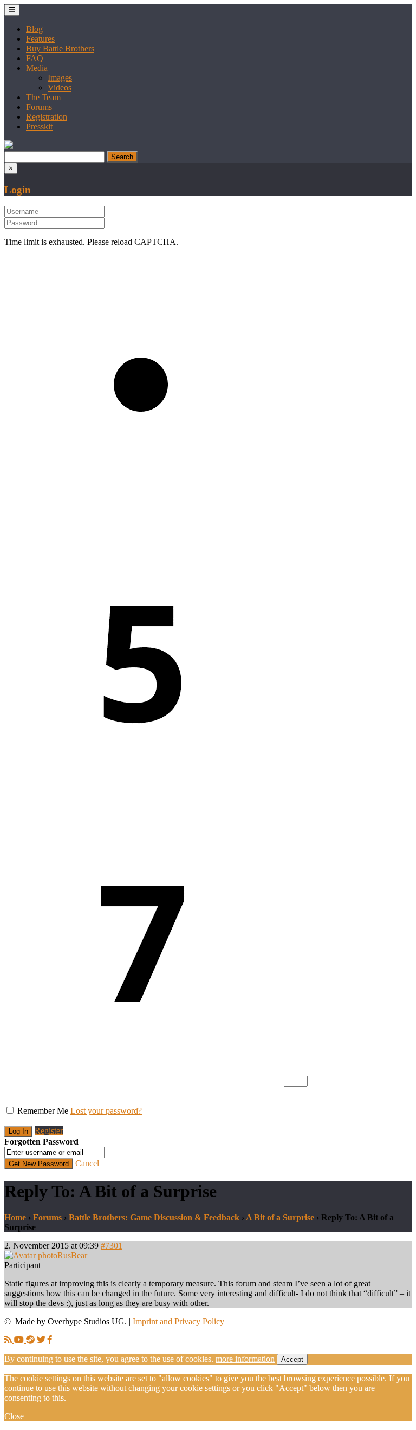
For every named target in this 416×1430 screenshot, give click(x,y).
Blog (34, 29)
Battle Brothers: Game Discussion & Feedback (154, 1217)
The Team (43, 97)
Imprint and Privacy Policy (178, 1321)
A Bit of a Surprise (280, 1217)
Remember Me (42, 1110)
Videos (60, 87)
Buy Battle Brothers (60, 48)
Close (14, 1416)
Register (49, 1130)
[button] (8, 146)
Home (15, 1217)
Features (40, 38)
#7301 (111, 1245)
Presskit (39, 126)
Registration (46, 116)
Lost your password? (106, 1110)
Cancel (87, 1163)
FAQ (34, 58)
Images (60, 77)
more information (245, 1358)
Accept (292, 1359)
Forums (39, 107)
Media (37, 68)
